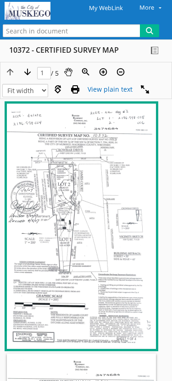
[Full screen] (145, 89)
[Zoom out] (120, 72)
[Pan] (68, 72)
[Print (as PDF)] (75, 89)
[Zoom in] (103, 72)
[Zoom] (86, 72)
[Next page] (27, 72)
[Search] (149, 30)
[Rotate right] (58, 89)
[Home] (39, 11)
